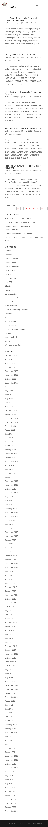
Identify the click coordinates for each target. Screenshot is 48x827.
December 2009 (11, 799)
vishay (7, 341)
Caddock (8, 255)
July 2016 (9, 571)
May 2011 (9, 740)
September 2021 (11, 426)
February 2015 (11, 622)
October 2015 (10, 599)
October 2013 (10, 658)
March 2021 (10, 446)
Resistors (38, 23)
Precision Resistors (12, 298)
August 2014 (10, 630)
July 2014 (9, 634)
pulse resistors (11, 306)
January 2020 (10, 477)
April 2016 (9, 579)
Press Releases (11, 302)
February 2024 (11, 355)
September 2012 (11, 697)
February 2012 (11, 725)
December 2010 (11, 756)
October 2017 (10, 540)
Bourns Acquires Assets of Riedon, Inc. (20, 222)
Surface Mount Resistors (15, 329)
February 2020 (11, 473)
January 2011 (10, 752)
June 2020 (9, 469)
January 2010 (10, 795)
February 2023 (11, 367)
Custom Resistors (12, 266)
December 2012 (11, 685)
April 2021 (9, 442)
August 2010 (10, 772)
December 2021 (11, 418)
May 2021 (9, 438)
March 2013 (10, 681)
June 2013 (9, 674)
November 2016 (11, 567)
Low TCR (8, 282)
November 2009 (11, 803)
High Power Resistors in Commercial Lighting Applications (21, 19)
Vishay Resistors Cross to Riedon (20, 55)
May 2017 (9, 544)
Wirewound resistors (13, 60)
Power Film (9, 290)
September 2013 (11, 662)
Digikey (8, 274)
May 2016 (9, 575)
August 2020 (10, 465)
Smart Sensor (10, 321)
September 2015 (11, 603)
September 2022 (11, 383)
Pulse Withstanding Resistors (16, 310)
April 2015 (9, 615)
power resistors (11, 294)
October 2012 (10, 693)
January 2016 (10, 591)
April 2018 (9, 528)
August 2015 (10, 607)
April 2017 (9, 548)
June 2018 (9, 524)
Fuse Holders (10, 278)
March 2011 (9, 744)
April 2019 (9, 505)
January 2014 (10, 650)
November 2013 (11, 654)
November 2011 (11, 732)
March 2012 (10, 721)
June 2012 (9, 709)
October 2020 (10, 457)
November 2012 (11, 689)
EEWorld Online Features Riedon (18, 233)
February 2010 (11, 791)
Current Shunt (10, 262)
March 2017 (10, 552)
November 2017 (11, 536)
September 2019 (11, 493)
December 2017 (11, 532)
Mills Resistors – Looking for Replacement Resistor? (24, 93)
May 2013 (9, 677)
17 (38, 209)
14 (26, 209)
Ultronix (8, 333)
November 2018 (11, 512)
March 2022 (10, 406)
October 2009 (10, 807)
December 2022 (11, 371)
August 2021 (10, 430)
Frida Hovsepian (14, 23)
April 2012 (9, 717)
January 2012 (10, 729)
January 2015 (10, 626)
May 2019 (9, 501)
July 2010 (9, 776)
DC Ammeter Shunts (13, 270)
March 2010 (10, 787)
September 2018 (11, 516)
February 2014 (11, 646)
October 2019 (10, 489)
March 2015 (10, 619)
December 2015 (11, 595)
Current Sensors (11, 259)
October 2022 (10, 379)
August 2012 (10, 701)
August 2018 (10, 520)
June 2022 (9, 395)
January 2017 (10, 560)
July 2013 (9, 670)
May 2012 (9, 713)
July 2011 (9, 736)
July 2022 (9, 391)
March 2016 (10, 583)
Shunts (7, 317)
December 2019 (11, 481)
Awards (8, 251)
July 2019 (9, 497)
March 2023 (10, 363)
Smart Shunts (10, 325)
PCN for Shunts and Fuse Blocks (18, 218)
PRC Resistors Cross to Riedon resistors (23, 128)
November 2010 (11, 760)
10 (18, 209)
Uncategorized (11, 337)
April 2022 (9, 403)
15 (30, 209)
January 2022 (10, 414)
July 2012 (9, 705)
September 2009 (11, 811)
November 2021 (11, 422)
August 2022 (10, 387)
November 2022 (11, 375)
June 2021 (9, 434)
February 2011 (11, 748)
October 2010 (10, 764)
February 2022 (11, 410)
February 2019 (11, 509)
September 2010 (11, 768)
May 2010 (9, 783)
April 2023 (9, 359)
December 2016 (11, 563)
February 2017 (11, 556)
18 (42, 209)
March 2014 (10, 642)
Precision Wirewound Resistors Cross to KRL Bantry (23, 167)
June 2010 (9, 780)
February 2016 (11, 587)
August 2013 (10, 666)
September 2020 (11, 461)
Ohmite (8, 286)
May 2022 (9, 399)
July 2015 (9, 611)
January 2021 (10, 450)
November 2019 (11, 485)
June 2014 (9, 638)
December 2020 (11, 454)
